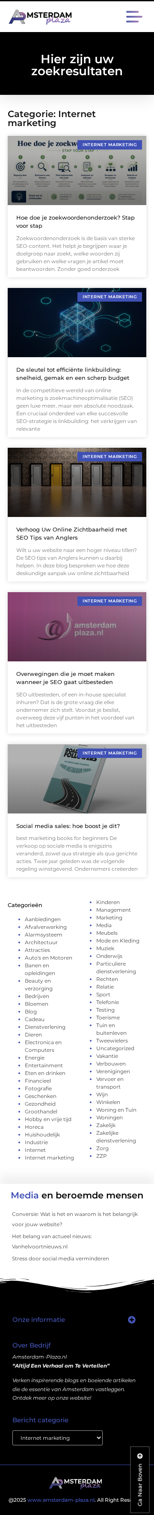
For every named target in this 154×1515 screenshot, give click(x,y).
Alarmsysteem (43, 934)
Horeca (34, 1127)
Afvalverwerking (46, 927)
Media (104, 925)
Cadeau (34, 1019)
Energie (34, 1057)
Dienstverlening (45, 1027)
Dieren (33, 1034)
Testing (105, 1010)
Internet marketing (49, 1157)
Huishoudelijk (42, 1134)
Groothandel (41, 1111)
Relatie (105, 987)
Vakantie (107, 1056)
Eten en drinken (45, 1073)
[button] (134, 18)
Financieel (38, 1081)
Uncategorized (115, 1048)
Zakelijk (106, 1125)
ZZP (101, 1156)
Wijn (102, 1094)
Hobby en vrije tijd (48, 1119)
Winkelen (108, 1102)
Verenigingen (113, 1071)
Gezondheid (40, 1104)
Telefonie (107, 1002)
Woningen (109, 1117)
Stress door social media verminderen (60, 1258)
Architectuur (41, 942)
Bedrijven (37, 996)
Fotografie (38, 1088)
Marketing (109, 917)
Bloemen (36, 1004)
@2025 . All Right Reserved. (77, 1500)
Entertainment (44, 1065)
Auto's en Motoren (48, 957)
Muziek (105, 948)
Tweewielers (112, 1040)
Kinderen (108, 902)
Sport (103, 994)
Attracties (37, 950)
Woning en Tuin (116, 1110)
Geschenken (40, 1096)
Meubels (107, 933)
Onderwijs (109, 956)
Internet (35, 1150)
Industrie (36, 1142)
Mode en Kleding (117, 940)
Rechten (107, 979)
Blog (31, 1011)
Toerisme (108, 1017)
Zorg (102, 1148)
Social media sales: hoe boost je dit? (68, 825)
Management (113, 910)
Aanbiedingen (43, 919)
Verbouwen (111, 1063)
